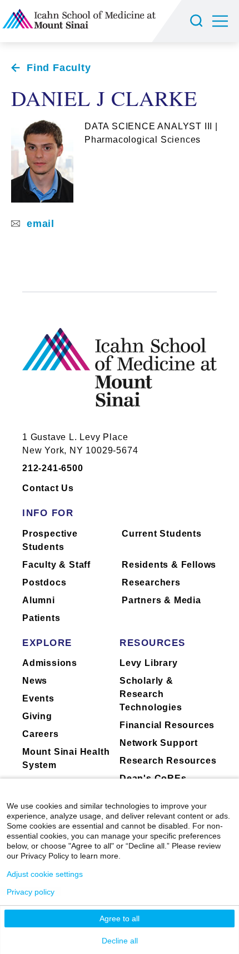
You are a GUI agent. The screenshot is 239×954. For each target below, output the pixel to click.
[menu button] (225, 21)
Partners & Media (161, 600)
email (40, 223)
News (34, 680)
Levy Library (149, 663)
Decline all (120, 940)
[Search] (198, 21)
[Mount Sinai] (119, 376)
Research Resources (168, 760)
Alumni (38, 600)
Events (38, 698)
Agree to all (119, 918)
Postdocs (44, 582)
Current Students (162, 533)
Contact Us (48, 488)
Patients (41, 618)
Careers (40, 734)
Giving (37, 716)
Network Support (159, 743)
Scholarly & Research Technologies (151, 694)
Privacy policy (30, 891)
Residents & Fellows (169, 564)
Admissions (49, 663)
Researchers (151, 582)
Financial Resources (167, 725)
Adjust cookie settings (45, 874)
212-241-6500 (52, 468)
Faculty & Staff (56, 564)
